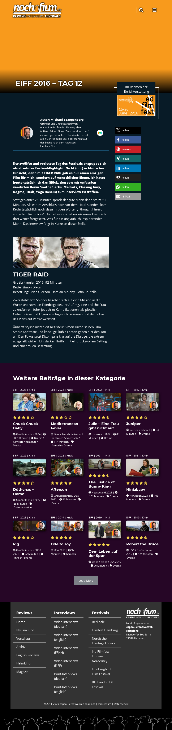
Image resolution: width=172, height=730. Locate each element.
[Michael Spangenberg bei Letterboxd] (100, 132)
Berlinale (98, 622)
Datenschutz (121, 704)
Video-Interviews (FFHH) (66, 650)
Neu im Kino (25, 630)
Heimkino (23, 663)
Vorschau (23, 638)
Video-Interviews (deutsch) (66, 624)
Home (20, 622)
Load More (86, 581)
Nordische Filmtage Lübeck (103, 640)
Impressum (104, 704)
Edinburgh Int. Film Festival (102, 671)
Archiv (21, 647)
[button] (128, 130)
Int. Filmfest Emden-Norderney (100, 656)
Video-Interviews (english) (66, 637)
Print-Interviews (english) (65, 689)
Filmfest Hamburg (105, 630)
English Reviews (27, 655)
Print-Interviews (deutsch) (65, 676)
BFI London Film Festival (104, 684)
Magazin (22, 671)
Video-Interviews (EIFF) (66, 663)
